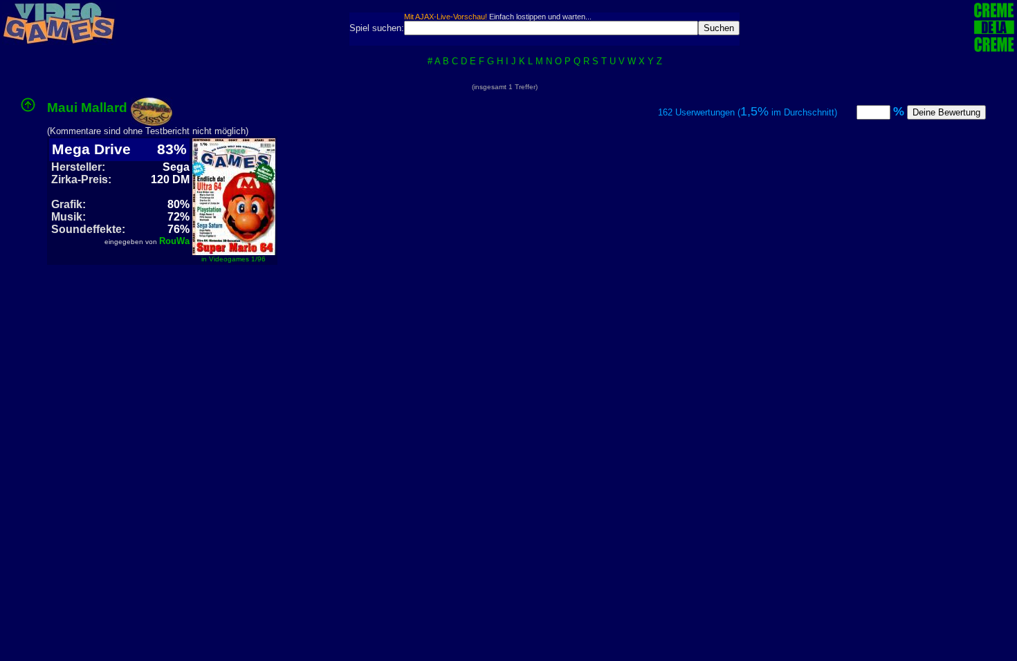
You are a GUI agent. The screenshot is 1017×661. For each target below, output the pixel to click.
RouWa (174, 241)
